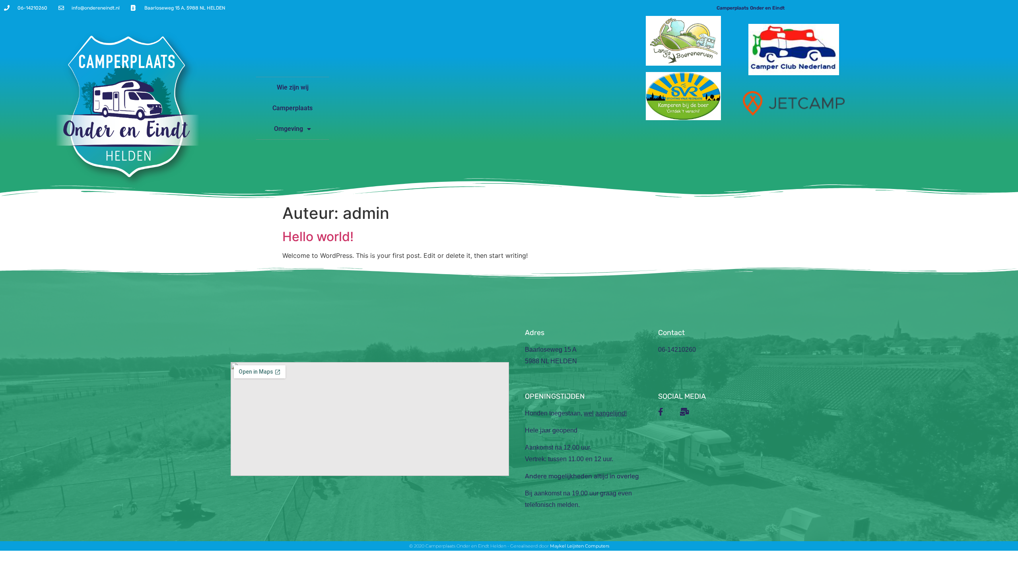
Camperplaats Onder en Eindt (751, 8)
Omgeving (288, 129)
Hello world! (318, 236)
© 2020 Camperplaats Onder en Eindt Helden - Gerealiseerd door (479, 546)
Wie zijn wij (293, 87)
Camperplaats (292, 108)
